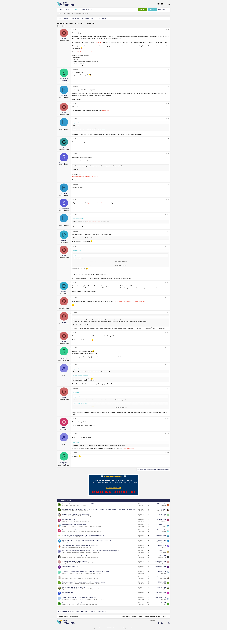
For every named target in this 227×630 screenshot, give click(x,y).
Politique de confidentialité (150, 616)
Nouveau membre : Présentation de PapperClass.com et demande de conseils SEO (86, 540)
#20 (168, 418)
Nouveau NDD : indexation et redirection (73, 587)
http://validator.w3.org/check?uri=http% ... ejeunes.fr (130, 301)
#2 (168, 69)
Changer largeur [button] (74, 616)
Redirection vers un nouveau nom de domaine (75, 514)
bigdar (63, 589)
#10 (168, 214)
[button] (92, 10)
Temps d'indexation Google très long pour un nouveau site (79, 597)
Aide (159, 616)
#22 (168, 452)
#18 (168, 364)
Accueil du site (64, 9)
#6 (168, 138)
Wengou (64, 604)
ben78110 (64, 531)
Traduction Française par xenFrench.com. (128, 628)
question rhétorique (128, 448)
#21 (168, 433)
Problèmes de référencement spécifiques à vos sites (86, 552)
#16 (168, 332)
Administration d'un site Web (83, 547)
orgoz (59, 26)
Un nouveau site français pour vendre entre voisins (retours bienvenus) (83, 535)
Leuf (165, 604)
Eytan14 (64, 594)
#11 (168, 231)
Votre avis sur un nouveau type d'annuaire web (76, 603)
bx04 (63, 505)
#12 (168, 246)
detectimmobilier (66, 516)
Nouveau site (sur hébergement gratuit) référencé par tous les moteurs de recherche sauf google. (91, 551)
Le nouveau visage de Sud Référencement (74, 524)
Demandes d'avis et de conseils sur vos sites (89, 526)
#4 (168, 103)
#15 (168, 312)
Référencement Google (86, 516)
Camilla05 (64, 568)
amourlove (65, 510)
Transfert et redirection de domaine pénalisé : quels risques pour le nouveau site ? (86, 571)
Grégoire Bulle (65, 599)
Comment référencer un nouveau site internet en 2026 (78, 504)
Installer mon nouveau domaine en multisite (75, 561)
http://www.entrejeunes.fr (84, 52)
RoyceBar (64, 521)
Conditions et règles (137, 616)
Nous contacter (126, 616)
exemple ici (105, 111)
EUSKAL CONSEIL (161, 510)
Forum (75, 9)
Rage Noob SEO (162, 557)
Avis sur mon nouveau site (70, 566)
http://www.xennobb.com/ (94, 203)
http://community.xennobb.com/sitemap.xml (85, 176)
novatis (64, 573)
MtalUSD (163, 505)
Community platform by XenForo (103, 628)
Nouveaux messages (65, 13)
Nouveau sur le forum (68, 519)
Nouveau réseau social (69, 530)
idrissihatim (65, 578)
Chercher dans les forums (80, 13)
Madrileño (163, 573)
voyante (164, 526)
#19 (168, 388)
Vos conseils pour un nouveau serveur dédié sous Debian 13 (80, 545)
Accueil (164, 616)
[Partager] (166, 29)
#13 (168, 282)
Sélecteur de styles (63, 616)
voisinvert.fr (65, 536)
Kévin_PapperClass (67, 542)
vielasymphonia (66, 563)
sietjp (63, 552)
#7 (168, 153)
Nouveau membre (67, 592)
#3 (168, 86)
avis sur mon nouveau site (70, 577)
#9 (168, 199)
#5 (168, 118)
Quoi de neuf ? (85, 9)
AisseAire (64, 526)
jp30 (165, 594)
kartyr (164, 516)
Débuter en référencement (79, 505)
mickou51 (64, 547)
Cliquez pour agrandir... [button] (121, 265)
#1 (168, 29)
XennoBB (98, 42)
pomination (163, 552)
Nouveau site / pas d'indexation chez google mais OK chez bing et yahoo (83, 582)
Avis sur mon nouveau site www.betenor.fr (74, 556)
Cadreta (64, 557)
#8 (168, 184)
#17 (168, 347)
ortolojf (164, 547)
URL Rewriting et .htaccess (81, 510)
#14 (168, 297)
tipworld (64, 583)
